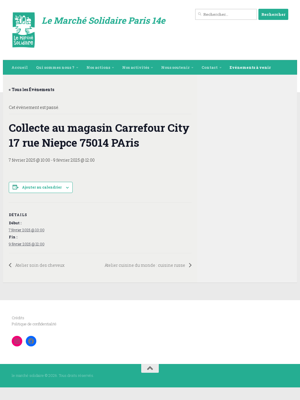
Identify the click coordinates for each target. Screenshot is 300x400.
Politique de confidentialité (34, 324)
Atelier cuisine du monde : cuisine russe (145, 265)
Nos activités (135, 67)
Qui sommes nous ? (55, 67)
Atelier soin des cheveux (39, 265)
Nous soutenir (175, 67)
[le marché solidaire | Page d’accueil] (24, 30)
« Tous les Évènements (31, 89)
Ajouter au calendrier (42, 187)
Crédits (18, 317)
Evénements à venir (250, 67)
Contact (210, 67)
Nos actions (98, 67)
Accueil (19, 67)
